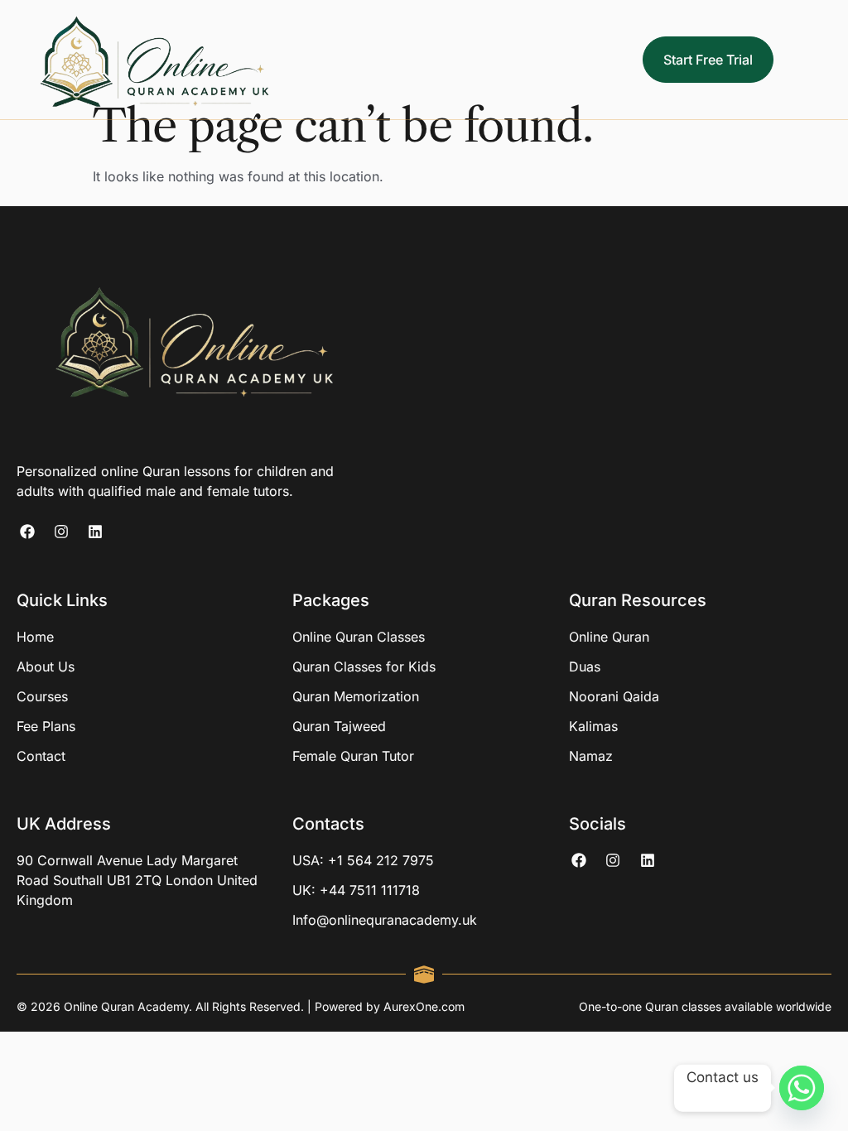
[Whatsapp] (801, 1088)
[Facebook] (27, 531)
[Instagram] (61, 531)
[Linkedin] (94, 531)
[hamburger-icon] (823, 60)
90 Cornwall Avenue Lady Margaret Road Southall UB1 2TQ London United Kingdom (137, 880)
